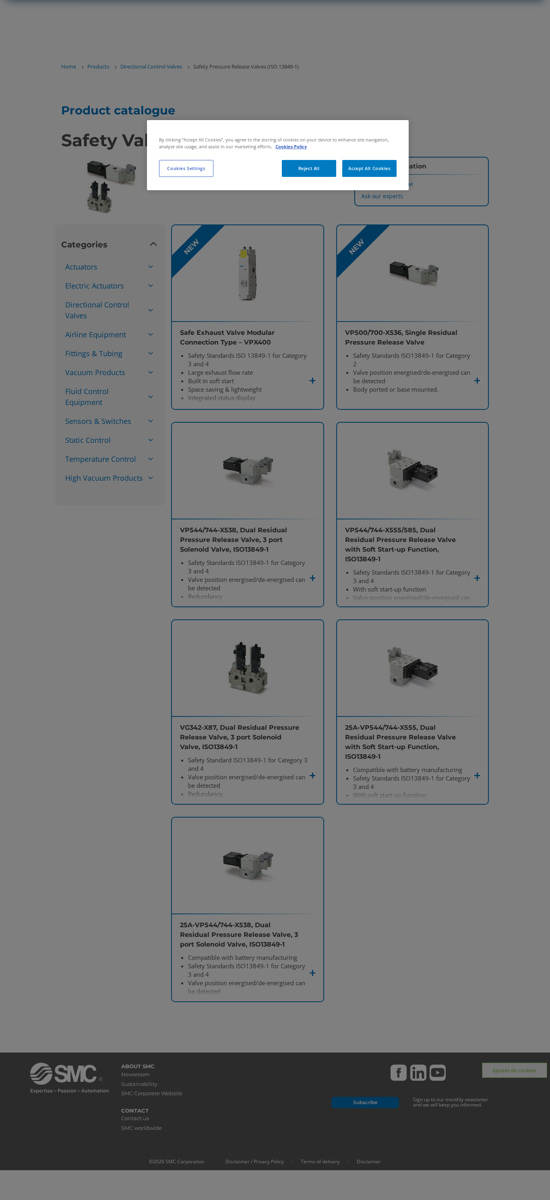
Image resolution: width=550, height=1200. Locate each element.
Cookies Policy (291, 146)
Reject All (309, 168)
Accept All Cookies (369, 168)
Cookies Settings (186, 168)
